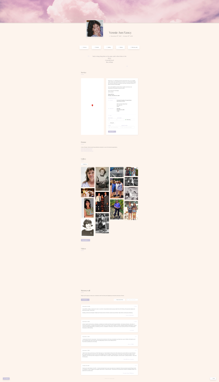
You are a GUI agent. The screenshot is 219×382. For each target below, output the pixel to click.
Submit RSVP (111, 131)
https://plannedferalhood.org (86, 148)
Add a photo (85, 240)
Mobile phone (124, 125)
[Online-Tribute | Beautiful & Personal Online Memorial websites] (112, 378)
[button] (92, 105)
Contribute (84, 299)
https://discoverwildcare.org (86, 149)
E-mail (109, 125)
